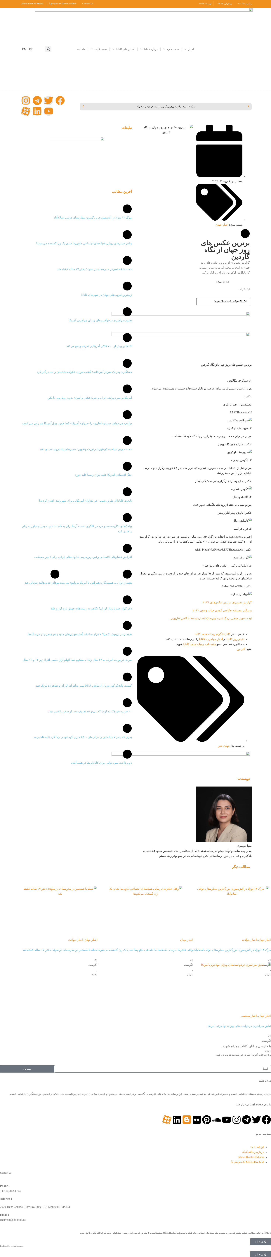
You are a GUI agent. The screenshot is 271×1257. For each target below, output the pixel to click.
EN (24, 49)
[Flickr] (196, 1119)
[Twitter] (48, 100)
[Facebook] (60, 100)
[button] (48, 49)
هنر (220, 745)
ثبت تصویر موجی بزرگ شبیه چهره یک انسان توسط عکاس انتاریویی (211, 618)
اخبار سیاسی (249, 1015)
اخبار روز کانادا (235, 639)
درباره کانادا (151, 49)
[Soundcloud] (216, 1119)
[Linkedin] (37, 111)
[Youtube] (48, 111)
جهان (227, 745)
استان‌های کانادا (125, 49)
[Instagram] (25, 100)
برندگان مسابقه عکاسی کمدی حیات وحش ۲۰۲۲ (222, 610)
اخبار (191, 49)
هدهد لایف (101, 49)
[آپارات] (25, 111)
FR (31, 49)
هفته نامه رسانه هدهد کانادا (199, 644)
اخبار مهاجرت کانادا (211, 639)
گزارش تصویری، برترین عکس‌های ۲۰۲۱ (227, 602)
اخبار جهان (222, 224)
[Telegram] (37, 100)
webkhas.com (17, 1246)
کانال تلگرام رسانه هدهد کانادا (212, 634)
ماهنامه (81, 49)
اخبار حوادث (249, 939)
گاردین (241, 649)
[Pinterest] (206, 1119)
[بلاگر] (186, 1119)
